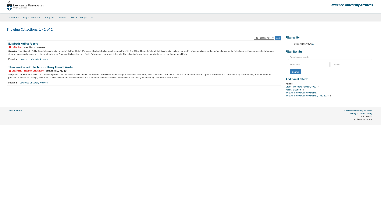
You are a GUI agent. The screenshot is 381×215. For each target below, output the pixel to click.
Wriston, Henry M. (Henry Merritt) (302, 92)
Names (62, 17)
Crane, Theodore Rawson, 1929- (301, 86)
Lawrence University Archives (351, 5)
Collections (13, 17)
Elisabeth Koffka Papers (23, 44)
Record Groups (79, 17)
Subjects (49, 17)
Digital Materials (31, 17)
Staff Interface (15, 110)
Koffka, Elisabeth (294, 89)
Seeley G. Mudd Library (361, 113)
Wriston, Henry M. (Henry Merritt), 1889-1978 (307, 95)
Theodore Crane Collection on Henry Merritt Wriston (41, 67)
